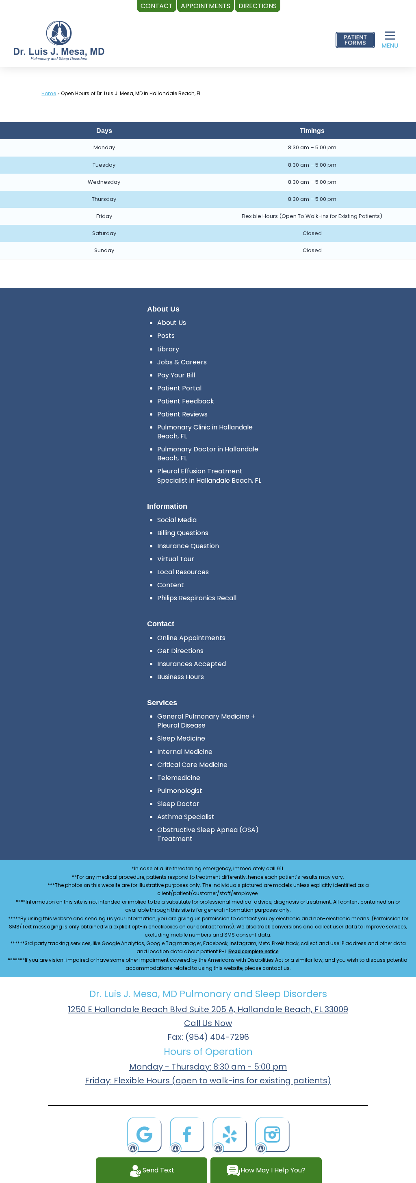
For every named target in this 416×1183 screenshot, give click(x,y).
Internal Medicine (184, 751)
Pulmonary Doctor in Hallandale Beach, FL (207, 453)
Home (48, 93)
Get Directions (180, 651)
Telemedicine (178, 777)
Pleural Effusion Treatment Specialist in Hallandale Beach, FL (209, 475)
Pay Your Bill (176, 375)
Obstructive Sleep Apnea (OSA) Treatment (208, 834)
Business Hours (180, 677)
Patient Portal (179, 388)
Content (170, 585)
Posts (166, 335)
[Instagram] (272, 1134)
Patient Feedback (185, 401)
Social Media (177, 520)
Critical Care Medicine (192, 764)
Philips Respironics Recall (196, 598)
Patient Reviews (182, 414)
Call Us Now (208, 1023)
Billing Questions (182, 533)
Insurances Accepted (191, 664)
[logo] (59, 40)
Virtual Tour (175, 559)
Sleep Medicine (181, 738)
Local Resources (183, 572)
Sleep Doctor (178, 803)
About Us (171, 322)
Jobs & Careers (182, 362)
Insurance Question (188, 546)
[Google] (144, 1134)
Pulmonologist (179, 790)
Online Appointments (191, 638)
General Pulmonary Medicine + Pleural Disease (206, 721)
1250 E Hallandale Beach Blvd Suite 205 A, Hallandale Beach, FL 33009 (208, 1009)
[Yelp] (229, 1134)
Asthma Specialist (185, 816)
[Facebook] (187, 1134)
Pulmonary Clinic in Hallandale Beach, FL (205, 432)
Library (168, 349)
